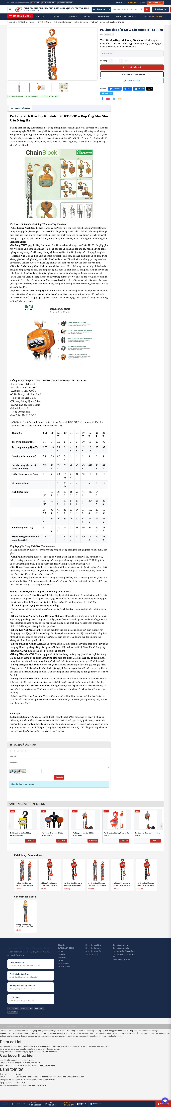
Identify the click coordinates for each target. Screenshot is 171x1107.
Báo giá (31, 841)
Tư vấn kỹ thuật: (133, 81)
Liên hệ (60, 960)
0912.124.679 (133, 3)
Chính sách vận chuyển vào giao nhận (124, 955)
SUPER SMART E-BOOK (66, 948)
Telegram (108, 93)
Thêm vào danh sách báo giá (133, 74)
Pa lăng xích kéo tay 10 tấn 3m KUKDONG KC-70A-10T (73, 884)
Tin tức (60, 951)
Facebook (116, 89)
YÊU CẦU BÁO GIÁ (133, 67)
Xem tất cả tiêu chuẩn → (15, 955)
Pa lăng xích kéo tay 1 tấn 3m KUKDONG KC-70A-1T (121, 884)
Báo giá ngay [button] (156, 3)
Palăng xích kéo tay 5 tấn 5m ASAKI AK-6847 (97, 884)
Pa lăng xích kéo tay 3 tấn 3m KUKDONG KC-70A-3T (48, 884)
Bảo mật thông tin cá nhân (122, 960)
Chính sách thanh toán (121, 948)
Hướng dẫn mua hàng (93, 945)
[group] (52, 54)
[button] (161, 826)
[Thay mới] (27, 771)
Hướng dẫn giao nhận (93, 951)
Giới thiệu (61, 954)
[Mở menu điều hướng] (10, 9)
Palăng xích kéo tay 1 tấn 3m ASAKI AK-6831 (24, 884)
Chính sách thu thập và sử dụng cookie (132, 1031)
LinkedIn (141, 89)
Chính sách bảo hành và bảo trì (124, 951)
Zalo (143, 3)
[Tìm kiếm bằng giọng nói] (141, 9)
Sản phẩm (61, 945)
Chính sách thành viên (120, 945)
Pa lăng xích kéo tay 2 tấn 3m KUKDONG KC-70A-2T (145, 884)
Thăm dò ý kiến (63, 963)
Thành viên (62, 957)
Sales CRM (161, 9)
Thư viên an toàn (64, 967)
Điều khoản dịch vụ (92, 954)
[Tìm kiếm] (147, 9)
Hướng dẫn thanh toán (93, 948)
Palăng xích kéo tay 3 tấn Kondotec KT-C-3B (24, 926)
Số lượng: (104, 61)
